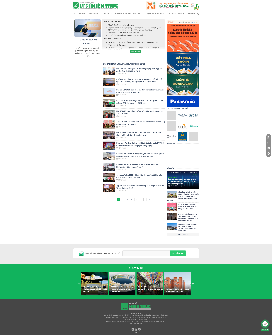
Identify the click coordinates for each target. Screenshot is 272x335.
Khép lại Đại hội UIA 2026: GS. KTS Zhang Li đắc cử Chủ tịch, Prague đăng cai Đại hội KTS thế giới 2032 (139, 80)
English (191, 14)
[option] (94, 283)
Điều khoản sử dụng (136, 323)
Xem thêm (182, 234)
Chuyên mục (94, 14)
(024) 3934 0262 (148, 321)
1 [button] (131, 297)
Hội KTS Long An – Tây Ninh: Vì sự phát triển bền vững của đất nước (187, 206)
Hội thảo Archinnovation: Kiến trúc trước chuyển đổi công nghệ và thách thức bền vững (138, 133)
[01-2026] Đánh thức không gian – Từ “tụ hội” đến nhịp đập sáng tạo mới (150, 289)
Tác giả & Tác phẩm (123, 14)
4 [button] (141, 297)
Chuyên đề (108, 14)
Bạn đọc (172, 14)
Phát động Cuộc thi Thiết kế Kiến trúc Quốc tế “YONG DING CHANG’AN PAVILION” (187, 227)
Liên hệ (181, 14)
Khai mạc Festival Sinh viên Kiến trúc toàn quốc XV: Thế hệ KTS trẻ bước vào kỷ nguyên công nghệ (140, 144)
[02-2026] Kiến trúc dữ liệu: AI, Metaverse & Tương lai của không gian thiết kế (122, 289)
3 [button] (138, 297)
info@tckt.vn (162, 321)
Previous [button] (79, 284)
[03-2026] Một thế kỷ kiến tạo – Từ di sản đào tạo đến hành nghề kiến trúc (95, 289)
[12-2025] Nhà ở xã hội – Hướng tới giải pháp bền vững (177, 290)
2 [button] (134, 297)
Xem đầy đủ (135, 52)
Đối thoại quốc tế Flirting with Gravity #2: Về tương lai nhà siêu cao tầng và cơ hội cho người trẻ (182, 181)
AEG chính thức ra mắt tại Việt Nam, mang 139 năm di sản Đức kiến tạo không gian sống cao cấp (188, 217)
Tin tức (82, 14)
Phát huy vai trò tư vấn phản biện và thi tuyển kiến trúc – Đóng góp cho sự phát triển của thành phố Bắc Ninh (183, 196)
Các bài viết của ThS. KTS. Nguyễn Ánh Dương (124, 64)
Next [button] (193, 284)
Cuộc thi (136, 14)
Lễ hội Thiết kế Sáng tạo (154, 14)
